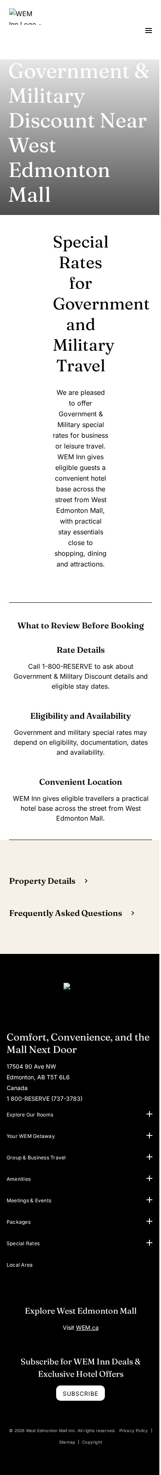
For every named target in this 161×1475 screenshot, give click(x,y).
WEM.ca (87, 1327)
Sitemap (67, 1442)
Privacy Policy (133, 1430)
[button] (149, 1114)
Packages (19, 1222)
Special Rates (23, 1243)
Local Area (20, 1265)
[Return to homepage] (80, 999)
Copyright (92, 1442)
